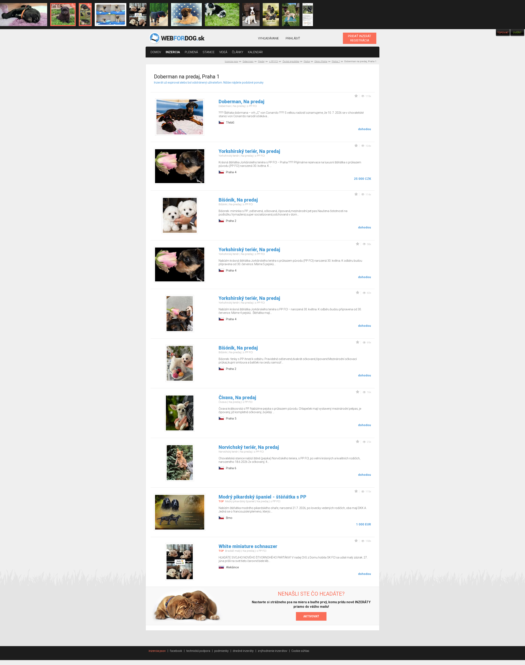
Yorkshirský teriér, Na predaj (249, 151)
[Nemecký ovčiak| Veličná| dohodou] (307, 14)
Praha (307, 61)
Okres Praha (320, 61)
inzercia (173, 52)
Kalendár (255, 52)
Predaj (261, 61)
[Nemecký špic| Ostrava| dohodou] (63, 14)
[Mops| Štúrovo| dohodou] (110, 14)
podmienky (221, 650)
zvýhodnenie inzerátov (272, 650)
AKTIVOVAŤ (311, 616)
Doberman (248, 61)
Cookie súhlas (300, 650)
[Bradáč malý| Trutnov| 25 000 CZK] (85, 14)
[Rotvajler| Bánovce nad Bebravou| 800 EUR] (159, 14)
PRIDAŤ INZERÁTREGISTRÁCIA (359, 38)
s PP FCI (273, 61)
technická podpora (198, 650)
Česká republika (291, 61)
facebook (176, 650)
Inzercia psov (231, 61)
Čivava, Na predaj (237, 397)
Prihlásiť (293, 38)
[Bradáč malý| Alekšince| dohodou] (138, 14)
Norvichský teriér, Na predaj (249, 447)
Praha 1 (336, 61)
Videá (223, 52)
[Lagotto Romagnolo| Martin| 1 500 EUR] (290, 14)
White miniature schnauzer (248, 546)
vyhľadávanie (268, 38)
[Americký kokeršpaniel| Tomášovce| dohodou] (271, 14)
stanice (209, 52)
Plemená (191, 52)
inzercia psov (157, 650)
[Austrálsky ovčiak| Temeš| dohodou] (222, 14)
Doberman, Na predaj (241, 101)
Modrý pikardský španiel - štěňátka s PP (262, 497)
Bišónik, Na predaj (238, 200)
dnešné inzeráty (243, 650)
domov (156, 52)
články (237, 52)
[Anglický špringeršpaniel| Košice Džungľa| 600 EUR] (251, 14)
